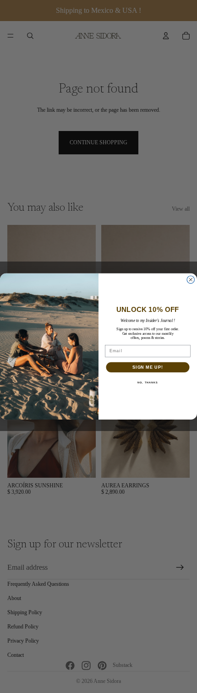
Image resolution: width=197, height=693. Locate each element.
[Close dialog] (191, 280)
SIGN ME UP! (147, 367)
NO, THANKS (147, 382)
